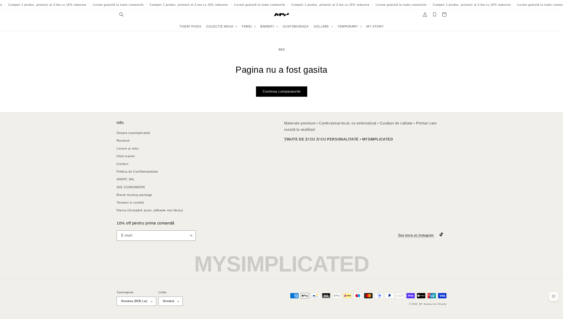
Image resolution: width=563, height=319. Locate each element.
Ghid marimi (126, 156)
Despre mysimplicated (133, 133)
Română (168, 301)
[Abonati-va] (191, 235)
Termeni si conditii (130, 202)
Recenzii (123, 140)
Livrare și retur (128, 148)
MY (421, 304)
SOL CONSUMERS (131, 187)
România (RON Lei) (134, 301)
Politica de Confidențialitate (137, 171)
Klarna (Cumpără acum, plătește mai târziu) (150, 210)
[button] (121, 14)
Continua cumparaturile (282, 91)
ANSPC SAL (126, 179)
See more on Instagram (416, 235)
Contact (122, 164)
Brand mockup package (134, 195)
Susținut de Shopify (435, 304)
